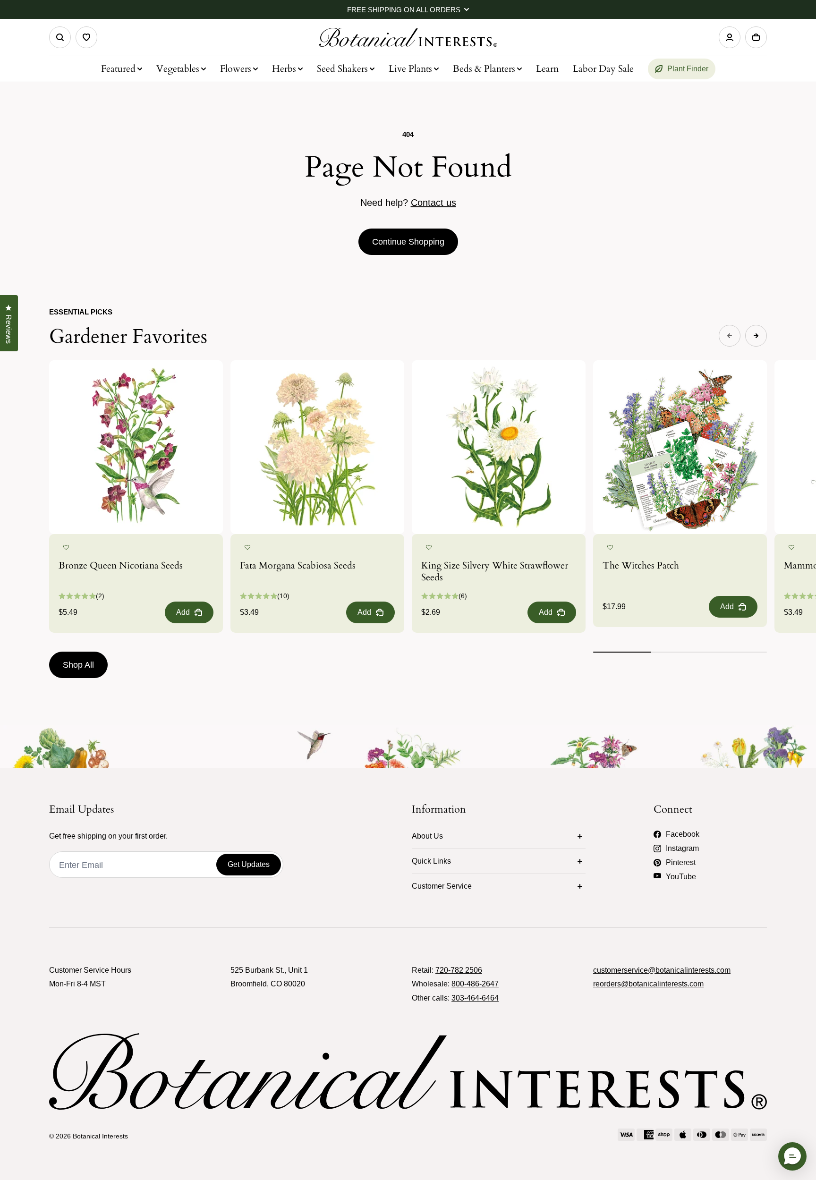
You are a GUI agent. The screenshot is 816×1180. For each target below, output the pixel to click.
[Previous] (729, 336)
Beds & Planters (484, 68)
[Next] (756, 336)
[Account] (729, 37)
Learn (547, 68)
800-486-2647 (475, 984)
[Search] (60, 37)
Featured (118, 68)
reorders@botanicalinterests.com (648, 984)
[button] (66, 547)
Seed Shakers (342, 68)
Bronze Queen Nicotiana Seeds (121, 565)
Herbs (284, 68)
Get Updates (249, 864)
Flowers (235, 68)
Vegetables (177, 68)
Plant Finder (687, 69)
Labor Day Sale (603, 68)
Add (183, 612)
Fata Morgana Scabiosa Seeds (298, 565)
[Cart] (756, 37)
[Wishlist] (86, 37)
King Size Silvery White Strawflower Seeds (494, 571)
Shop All (78, 665)
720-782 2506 (458, 970)
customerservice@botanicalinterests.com (662, 970)
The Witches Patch (641, 565)
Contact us (433, 202)
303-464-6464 (475, 998)
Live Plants (410, 68)
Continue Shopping (408, 241)
